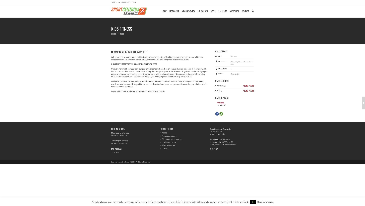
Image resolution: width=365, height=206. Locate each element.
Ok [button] (253, 202)
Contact (245, 11)
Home (164, 11)
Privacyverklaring (169, 136)
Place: (220, 74)
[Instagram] (214, 149)
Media (213, 11)
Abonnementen (188, 11)
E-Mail (221, 114)
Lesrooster (174, 11)
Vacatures (234, 11)
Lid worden (203, 11)
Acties (164, 132)
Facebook (217, 114)
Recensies (222, 11)
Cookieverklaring (169, 142)
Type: (220, 56)
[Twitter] (216, 149)
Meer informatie (265, 201)
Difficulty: (222, 61)
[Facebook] (211, 149)
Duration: (222, 69)
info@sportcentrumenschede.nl (223, 144)
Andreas (220, 102)
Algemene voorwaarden (172, 139)
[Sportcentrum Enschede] (129, 11)
